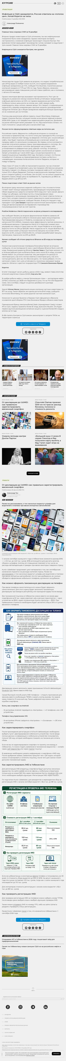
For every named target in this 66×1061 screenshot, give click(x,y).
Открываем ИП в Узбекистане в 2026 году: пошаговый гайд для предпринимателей (28, 940)
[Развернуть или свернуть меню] (63, 3)
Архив (6, 1021)
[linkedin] (45, 1007)
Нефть (11, 28)
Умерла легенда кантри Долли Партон (14, 437)
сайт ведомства (13, 749)
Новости (5, 480)
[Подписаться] (63, 999)
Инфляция (5, 28)
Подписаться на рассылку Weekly (12, 996)
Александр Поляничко (15, 23)
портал (31, 749)
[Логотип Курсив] (7, 3)
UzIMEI (21, 771)
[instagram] (20, 1007)
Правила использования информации (15, 1018)
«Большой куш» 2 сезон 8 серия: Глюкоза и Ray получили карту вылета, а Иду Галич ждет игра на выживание (48, 440)
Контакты (7, 1029)
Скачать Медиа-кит (10, 1032)
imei (4, 499)
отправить (17, 905)
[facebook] (8, 1007)
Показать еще (33, 473)
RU (59, 3)
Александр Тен (12, 493)
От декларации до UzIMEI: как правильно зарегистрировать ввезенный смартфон (15, 405)
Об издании (8, 1014)
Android (5, 690)
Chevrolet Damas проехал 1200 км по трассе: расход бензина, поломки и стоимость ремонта (48, 405)
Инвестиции (7, 9)
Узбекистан (9, 499)
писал (24, 911)
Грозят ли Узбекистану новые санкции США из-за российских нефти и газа (31, 947)
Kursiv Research (9, 1036)
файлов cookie (30, 1055)
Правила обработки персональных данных (16, 1025)
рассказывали (7, 574)
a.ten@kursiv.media (12, 496)
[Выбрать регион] (55, 3)
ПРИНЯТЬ (56, 1053)
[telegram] (33, 1007)
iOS (10, 690)
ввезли (35, 876)
